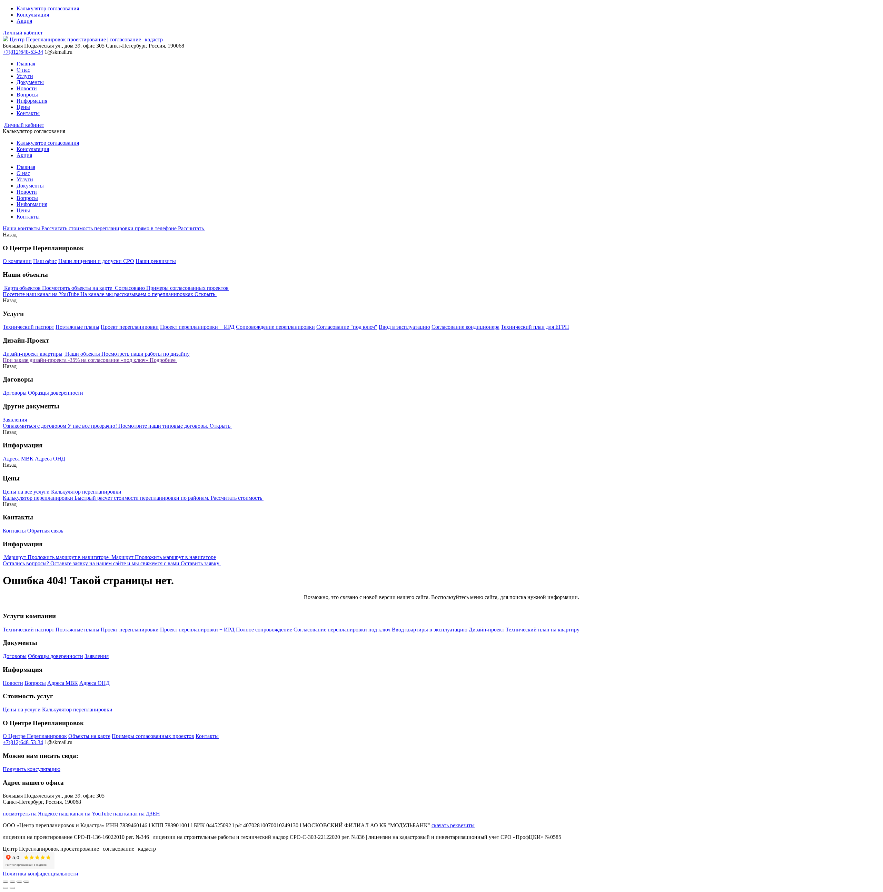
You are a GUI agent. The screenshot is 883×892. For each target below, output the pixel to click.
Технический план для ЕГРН (535, 327)
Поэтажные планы (77, 327)
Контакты (28, 113)
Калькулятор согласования (48, 8)
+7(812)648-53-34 (23, 52)
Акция (24, 21)
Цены (23, 107)
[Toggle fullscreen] (19, 882)
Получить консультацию (31, 769)
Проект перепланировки (130, 327)
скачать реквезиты (453, 825)
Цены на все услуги (26, 492)
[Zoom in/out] (26, 882)
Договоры (15, 393)
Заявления (15, 420)
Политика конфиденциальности (40, 873)
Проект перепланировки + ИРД (197, 327)
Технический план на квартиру (542, 629)
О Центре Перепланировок (35, 736)
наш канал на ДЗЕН (136, 814)
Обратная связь (45, 531)
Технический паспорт (28, 327)
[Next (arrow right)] (12, 888)
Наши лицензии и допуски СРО (96, 261)
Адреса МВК (18, 459)
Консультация (33, 15)
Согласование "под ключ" (346, 327)
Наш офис (45, 261)
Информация (32, 101)
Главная (26, 64)
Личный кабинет (23, 33)
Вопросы (27, 95)
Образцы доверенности (55, 393)
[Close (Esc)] (5, 882)
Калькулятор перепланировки (86, 492)
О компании (17, 261)
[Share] (12, 882)
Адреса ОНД (50, 459)
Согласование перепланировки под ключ (342, 629)
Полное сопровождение (264, 629)
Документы (30, 82)
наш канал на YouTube (85, 814)
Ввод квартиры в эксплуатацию (429, 629)
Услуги (25, 76)
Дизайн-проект (486, 629)
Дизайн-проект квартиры (32, 354)
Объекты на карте (89, 736)
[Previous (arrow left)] (5, 888)
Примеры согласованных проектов (153, 736)
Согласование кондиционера (465, 327)
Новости (27, 88)
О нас (23, 70)
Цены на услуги (22, 709)
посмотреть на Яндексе (30, 814)
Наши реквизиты (156, 261)
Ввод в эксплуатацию (404, 327)
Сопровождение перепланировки (275, 327)
